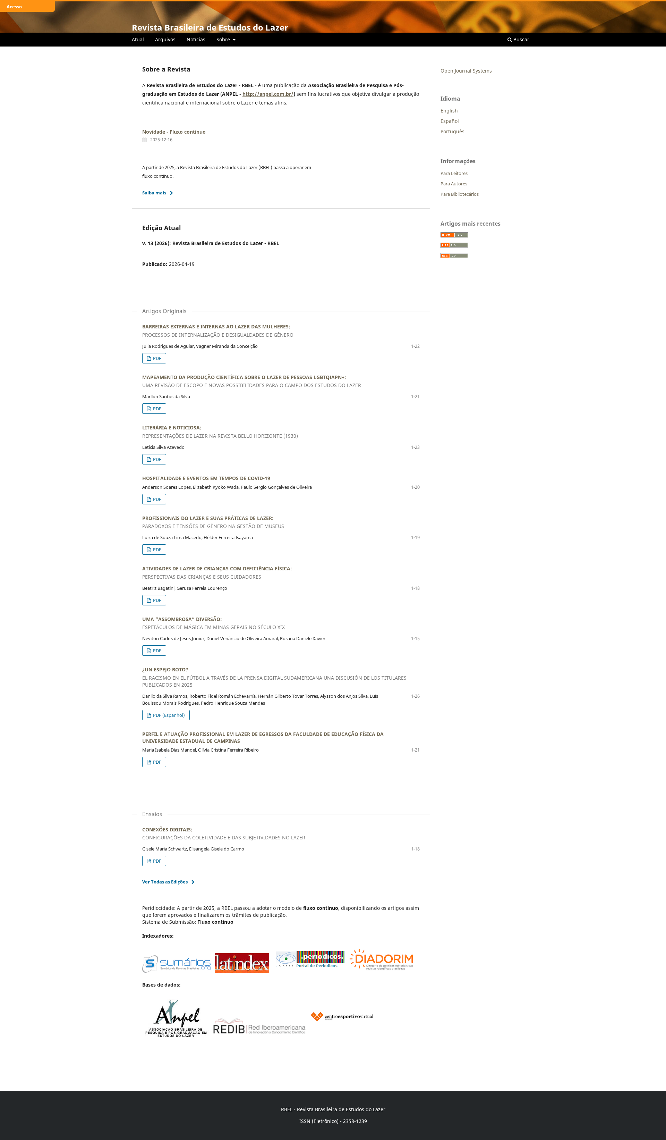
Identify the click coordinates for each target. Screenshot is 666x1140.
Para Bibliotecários (460, 194)
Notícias (196, 39)
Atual (138, 39)
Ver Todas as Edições (165, 882)
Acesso (14, 6)
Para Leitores (454, 173)
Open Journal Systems (466, 70)
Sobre (223, 39)
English (449, 110)
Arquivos (165, 39)
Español (450, 121)
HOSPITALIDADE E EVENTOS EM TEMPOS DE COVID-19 (206, 478)
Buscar (520, 39)
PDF (156, 358)
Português (452, 131)
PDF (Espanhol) (168, 715)
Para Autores (454, 184)
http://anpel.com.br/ (267, 94)
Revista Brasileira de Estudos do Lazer (210, 27)
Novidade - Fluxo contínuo (174, 131)
